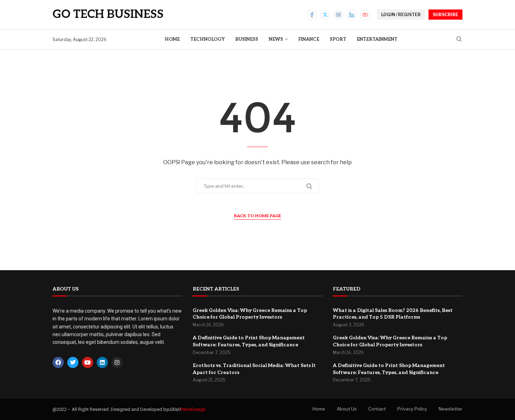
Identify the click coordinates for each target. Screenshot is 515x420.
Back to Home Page (257, 216)
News (276, 39)
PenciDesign (193, 409)
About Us (347, 409)
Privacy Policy (412, 409)
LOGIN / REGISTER (401, 14)
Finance (308, 39)
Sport (338, 39)
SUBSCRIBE (445, 14)
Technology (207, 39)
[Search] (458, 39)
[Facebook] (312, 15)
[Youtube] (365, 15)
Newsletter (450, 409)
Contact (377, 409)
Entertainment (377, 39)
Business (246, 39)
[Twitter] (325, 15)
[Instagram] (338, 15)
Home (172, 39)
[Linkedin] (352, 15)
